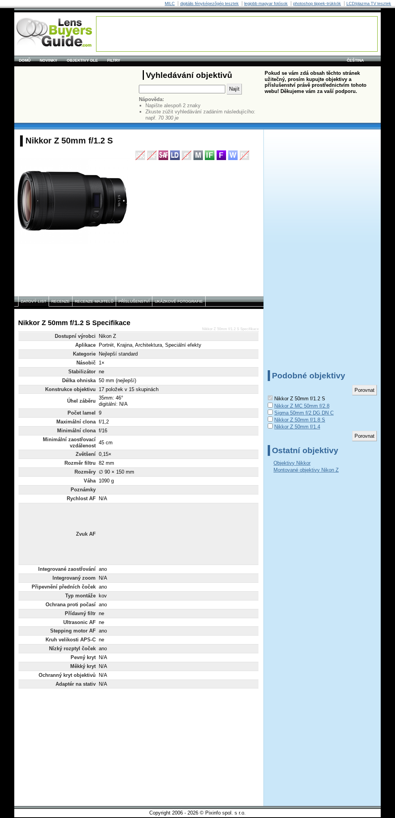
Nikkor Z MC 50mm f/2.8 (301, 406)
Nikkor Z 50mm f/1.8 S (299, 420)
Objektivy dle (82, 60)
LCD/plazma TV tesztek (368, 3)
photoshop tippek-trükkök (317, 3)
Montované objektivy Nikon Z (306, 470)
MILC (170, 3)
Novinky (48, 60)
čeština (355, 60)
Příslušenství (134, 301)
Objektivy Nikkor (292, 463)
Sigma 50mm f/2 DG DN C (304, 413)
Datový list (33, 301)
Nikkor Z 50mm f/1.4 (297, 427)
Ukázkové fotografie (179, 301)
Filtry (113, 60)
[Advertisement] (236, 34)
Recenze (60, 301)
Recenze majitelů (94, 301)
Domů (24, 60)
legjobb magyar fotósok (266, 3)
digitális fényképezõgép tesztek (209, 3)
